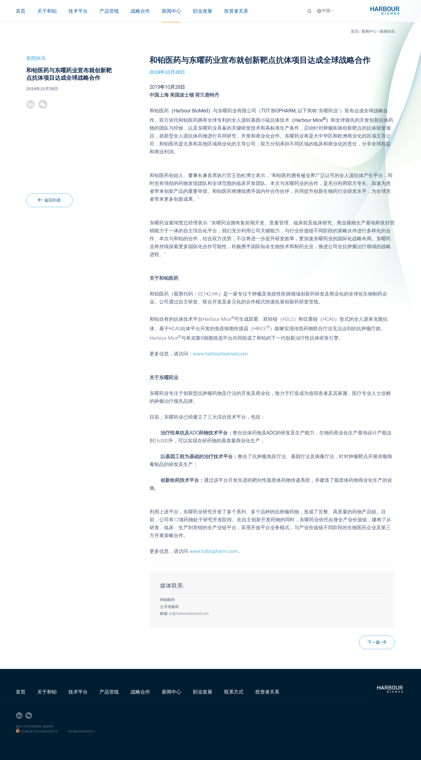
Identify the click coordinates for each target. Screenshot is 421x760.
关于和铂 (47, 11)
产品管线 (109, 11)
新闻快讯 (387, 31)
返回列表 (52, 200)
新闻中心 (171, 11)
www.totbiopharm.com (213, 551)
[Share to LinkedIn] (30, 104)
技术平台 (78, 11)
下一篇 (373, 642)
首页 (20, 11)
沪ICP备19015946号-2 (81, 731)
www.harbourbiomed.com (220, 354)
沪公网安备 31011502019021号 (39, 731)
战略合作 (140, 11)
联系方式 (233, 692)
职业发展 (202, 11)
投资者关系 (236, 11)
